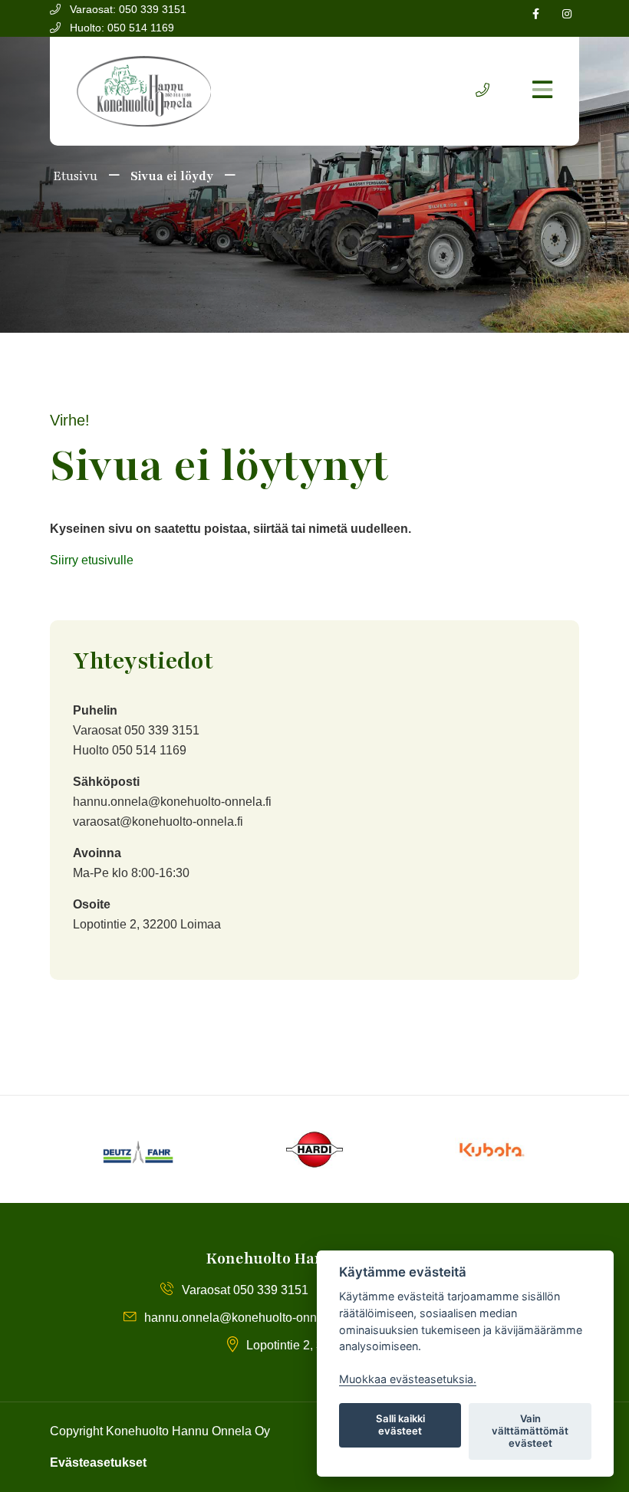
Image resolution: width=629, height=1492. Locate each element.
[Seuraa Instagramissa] (567, 14)
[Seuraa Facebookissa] (536, 14)
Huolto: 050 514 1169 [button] (120, 27)
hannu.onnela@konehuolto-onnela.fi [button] (243, 1317)
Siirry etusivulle (91, 560)
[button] (482, 91)
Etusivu (73, 176)
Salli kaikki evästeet (400, 1424)
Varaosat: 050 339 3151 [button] (126, 9)
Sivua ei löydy (171, 176)
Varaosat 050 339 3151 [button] (245, 1289)
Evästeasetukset (98, 1462)
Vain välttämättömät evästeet (530, 1430)
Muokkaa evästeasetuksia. (407, 1378)
